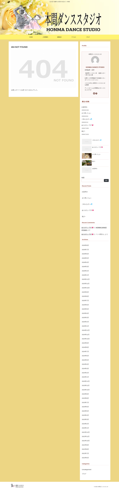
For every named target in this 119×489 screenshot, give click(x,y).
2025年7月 (85, 300)
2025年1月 (85, 326)
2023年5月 (85, 411)
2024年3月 (85, 368)
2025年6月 (85, 305)
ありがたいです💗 (88, 125)
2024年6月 (85, 356)
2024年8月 (85, 347)
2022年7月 (85, 453)
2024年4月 (85, 364)
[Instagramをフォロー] (96, 93)
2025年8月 (85, 296)
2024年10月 (86, 339)
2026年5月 (85, 258)
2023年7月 (85, 402)
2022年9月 (85, 445)
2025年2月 (85, 322)
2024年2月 (85, 373)
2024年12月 (86, 330)
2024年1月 (85, 377)
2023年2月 (85, 423)
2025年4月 (85, 313)
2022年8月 (85, 449)
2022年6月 (85, 457)
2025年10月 (86, 288)
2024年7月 (85, 351)
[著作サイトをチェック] (94, 93)
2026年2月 (85, 271)
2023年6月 (85, 407)
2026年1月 (85, 275)
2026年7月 (85, 249)
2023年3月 (85, 419)
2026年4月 (85, 262)
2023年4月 (85, 415)
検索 (83, 177)
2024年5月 (85, 360)
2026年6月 (85, 254)
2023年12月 (86, 381)
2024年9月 (85, 343)
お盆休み (84, 107)
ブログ (84, 474)
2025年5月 (85, 309)
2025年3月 (85, 317)
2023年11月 (85, 385)
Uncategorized (86, 469)
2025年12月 (86, 279)
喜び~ (83, 131)
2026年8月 (85, 245)
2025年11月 (85, 283)
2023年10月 (86, 390)
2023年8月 (85, 398)
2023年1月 (85, 428)
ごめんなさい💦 (87, 119)
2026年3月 (85, 266)
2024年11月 (85, 334)
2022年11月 (85, 436)
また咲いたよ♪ (86, 113)
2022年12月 (86, 432)
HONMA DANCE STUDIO (95, 67)
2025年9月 (85, 292)
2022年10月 (86, 440)
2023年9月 (85, 394)
